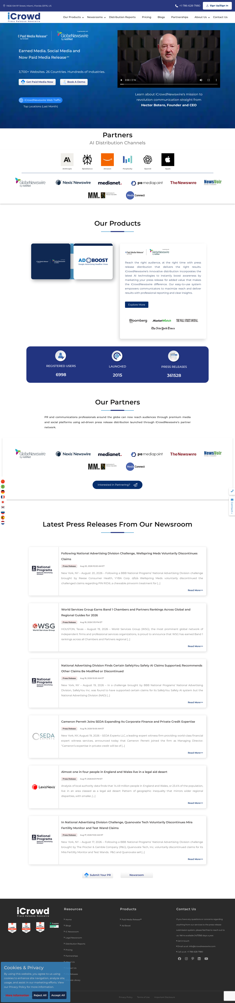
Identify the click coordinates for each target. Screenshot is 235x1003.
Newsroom (136, 875)
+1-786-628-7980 (189, 5)
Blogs (161, 17)
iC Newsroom (72, 931)
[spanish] (3, 517)
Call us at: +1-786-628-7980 (190, 952)
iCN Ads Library (73, 980)
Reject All (40, 995)
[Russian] (3, 512)
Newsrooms (95, 17)
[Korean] (3, 507)
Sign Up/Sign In (218, 5)
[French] (3, 497)
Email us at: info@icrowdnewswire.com (196, 946)
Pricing (146, 17)
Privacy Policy (126, 997)
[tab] (50, 261)
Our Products (72, 17)
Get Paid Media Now (39, 81)
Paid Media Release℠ (132, 919)
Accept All (58, 995)
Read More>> (195, 590)
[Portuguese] (3, 486)
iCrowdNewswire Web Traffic (42, 100)
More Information (17, 995)
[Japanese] (3, 502)
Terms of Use (143, 997)
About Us (201, 17)
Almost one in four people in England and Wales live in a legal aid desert (114, 772)
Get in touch (183, 941)
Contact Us (220, 17)
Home (69, 919)
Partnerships (179, 17)
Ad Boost (126, 925)
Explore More (136, 304)
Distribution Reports (122, 17)
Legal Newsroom (74, 937)
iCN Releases (72, 974)
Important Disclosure (164, 997)
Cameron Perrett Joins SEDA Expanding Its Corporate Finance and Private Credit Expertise (128, 721)
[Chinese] (3, 481)
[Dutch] (3, 522)
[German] (3, 491)
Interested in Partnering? (114, 484)
